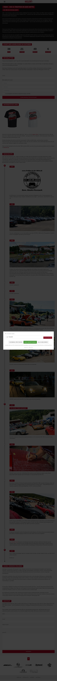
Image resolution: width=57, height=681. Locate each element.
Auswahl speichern (16, 342)
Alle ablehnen (43, 342)
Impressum (26, 347)
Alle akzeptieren (30, 342)
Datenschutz (31, 347)
